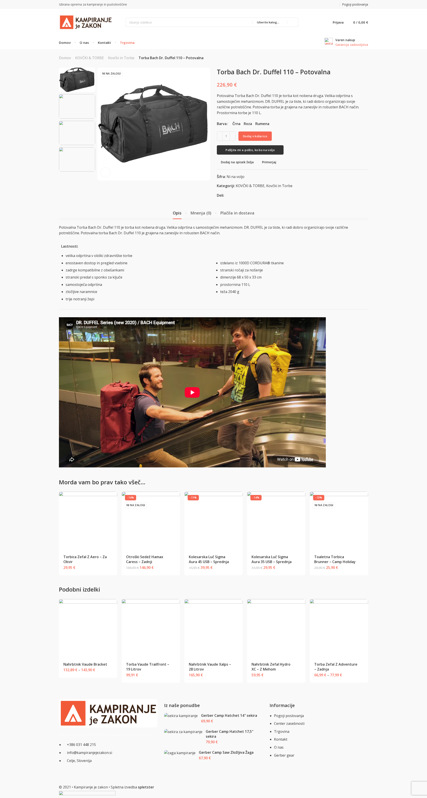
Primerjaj (269, 162)
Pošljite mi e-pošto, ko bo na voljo (250, 150)
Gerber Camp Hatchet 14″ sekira (229, 715)
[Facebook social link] (325, 4)
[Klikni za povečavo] (105, 172)
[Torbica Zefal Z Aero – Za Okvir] (88, 521)
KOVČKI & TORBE (89, 57)
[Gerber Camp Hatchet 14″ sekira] (181, 716)
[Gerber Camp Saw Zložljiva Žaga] (180, 753)
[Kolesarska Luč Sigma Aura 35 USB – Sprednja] (276, 521)
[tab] (177, 213)
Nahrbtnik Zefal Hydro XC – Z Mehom (271, 667)
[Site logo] (85, 22)
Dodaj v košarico (255, 136)
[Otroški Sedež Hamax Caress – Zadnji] (151, 521)
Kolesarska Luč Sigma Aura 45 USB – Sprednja (209, 559)
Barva (222, 123)
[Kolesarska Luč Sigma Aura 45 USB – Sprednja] (213, 521)
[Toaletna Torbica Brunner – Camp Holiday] (339, 521)
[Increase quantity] (232, 136)
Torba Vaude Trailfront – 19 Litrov (147, 667)
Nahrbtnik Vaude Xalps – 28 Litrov (210, 667)
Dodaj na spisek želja (237, 162)
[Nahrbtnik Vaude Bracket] (88, 628)
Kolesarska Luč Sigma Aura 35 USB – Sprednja (272, 559)
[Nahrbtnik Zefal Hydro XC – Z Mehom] (276, 628)
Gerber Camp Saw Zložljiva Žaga (226, 752)
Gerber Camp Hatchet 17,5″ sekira (229, 734)
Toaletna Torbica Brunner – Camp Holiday (335, 559)
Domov (65, 57)
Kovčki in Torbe (121, 57)
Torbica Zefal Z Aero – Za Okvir (85, 559)
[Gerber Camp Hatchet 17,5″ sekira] (183, 732)
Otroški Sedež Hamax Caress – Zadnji (144, 559)
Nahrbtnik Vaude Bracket (85, 664)
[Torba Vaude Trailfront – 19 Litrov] (151, 628)
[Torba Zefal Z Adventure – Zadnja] (339, 628)
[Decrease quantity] (219, 136)
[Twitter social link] (336, 4)
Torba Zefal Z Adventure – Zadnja (335, 667)
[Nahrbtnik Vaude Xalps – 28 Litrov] (213, 628)
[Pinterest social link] (330, 4)
